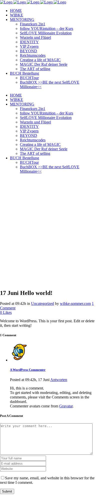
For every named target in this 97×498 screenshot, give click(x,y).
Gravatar (66, 406)
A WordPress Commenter (28, 370)
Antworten (58, 380)
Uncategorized (42, 303)
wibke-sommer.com (75, 303)
